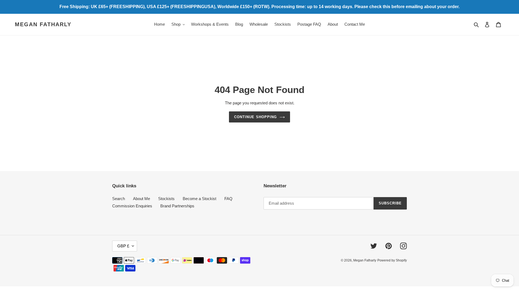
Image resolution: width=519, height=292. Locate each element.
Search (118, 198)
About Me (141, 198)
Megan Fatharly (43, 24)
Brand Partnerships (177, 206)
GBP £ (123, 246)
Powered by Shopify (392, 260)
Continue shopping (255, 117)
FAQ (228, 198)
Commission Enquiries (132, 206)
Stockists (166, 198)
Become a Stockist (199, 198)
